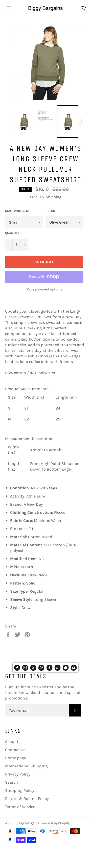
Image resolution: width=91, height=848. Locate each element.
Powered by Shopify (55, 823)
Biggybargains (28, 823)
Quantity (12, 233)
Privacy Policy (17, 774)
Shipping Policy (19, 790)
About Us (13, 741)
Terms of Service (20, 806)
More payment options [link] (44, 289)
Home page (15, 757)
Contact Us (15, 749)
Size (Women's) (17, 211)
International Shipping (26, 766)
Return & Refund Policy (27, 798)
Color (50, 211)
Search (11, 782)
